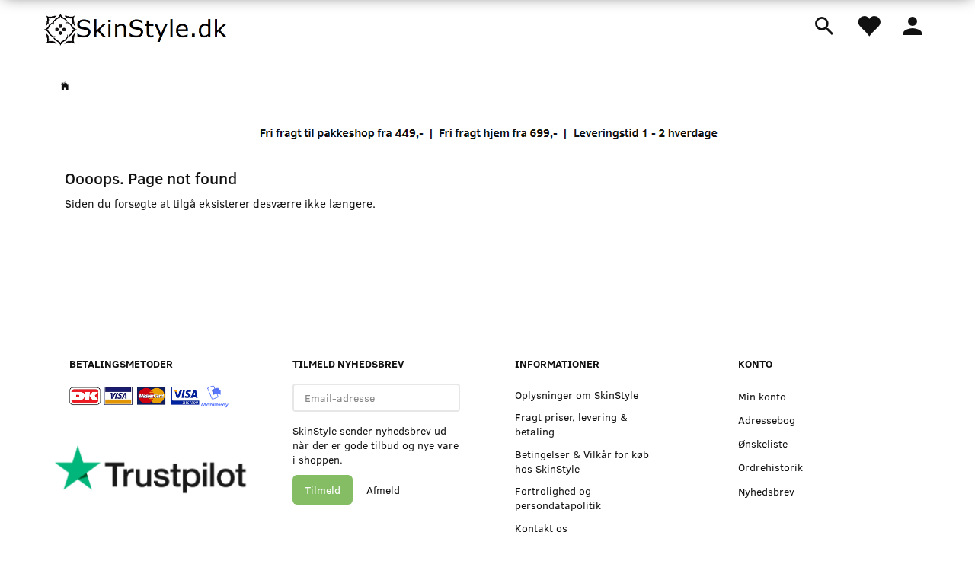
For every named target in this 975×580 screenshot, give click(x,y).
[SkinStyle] (137, 27)
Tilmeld (322, 490)
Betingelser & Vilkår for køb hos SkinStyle (582, 461)
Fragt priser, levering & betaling (571, 424)
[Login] (912, 24)
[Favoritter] (868, 24)
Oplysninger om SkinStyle (576, 394)
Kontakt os (541, 528)
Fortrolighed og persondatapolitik (558, 497)
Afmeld (383, 490)
